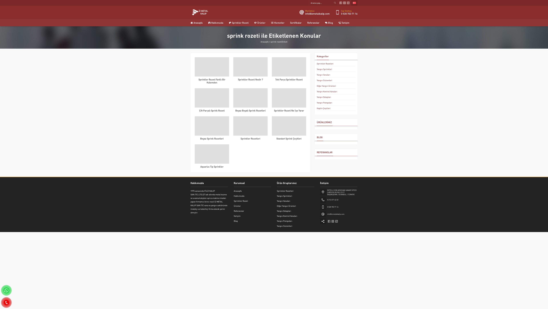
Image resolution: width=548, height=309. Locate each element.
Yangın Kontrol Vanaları (327, 91)
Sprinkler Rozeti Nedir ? (250, 79)
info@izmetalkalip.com (317, 13)
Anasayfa (264, 41)
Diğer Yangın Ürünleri (326, 86)
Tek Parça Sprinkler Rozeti (289, 79)
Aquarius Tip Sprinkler (211, 166)
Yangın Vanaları (323, 74)
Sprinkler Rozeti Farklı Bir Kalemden (212, 81)
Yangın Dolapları (324, 97)
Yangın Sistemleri (324, 80)
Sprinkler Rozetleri (250, 138)
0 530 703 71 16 (349, 13)
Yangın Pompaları (324, 102)
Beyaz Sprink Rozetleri (212, 138)
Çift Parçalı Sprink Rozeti (212, 110)
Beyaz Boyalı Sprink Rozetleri (250, 110)
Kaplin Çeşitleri (324, 108)
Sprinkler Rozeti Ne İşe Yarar (289, 110)
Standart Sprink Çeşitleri (289, 138)
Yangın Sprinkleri (324, 69)
